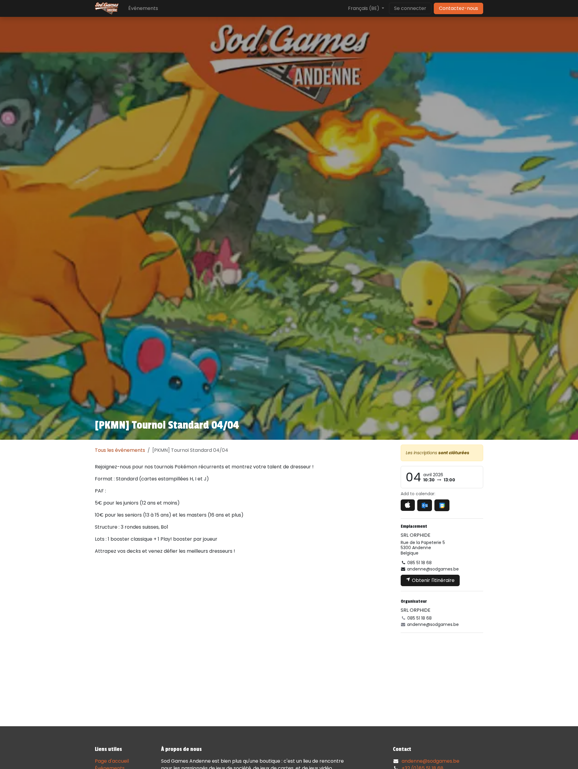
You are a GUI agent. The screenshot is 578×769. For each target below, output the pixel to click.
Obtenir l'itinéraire (433, 580)
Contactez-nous (458, 8)
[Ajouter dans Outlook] (424, 505)
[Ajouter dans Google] (441, 505)
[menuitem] (143, 8)
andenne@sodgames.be (430, 761)
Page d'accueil (112, 761)
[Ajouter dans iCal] (408, 505)
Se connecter (410, 8)
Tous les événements (120, 450)
